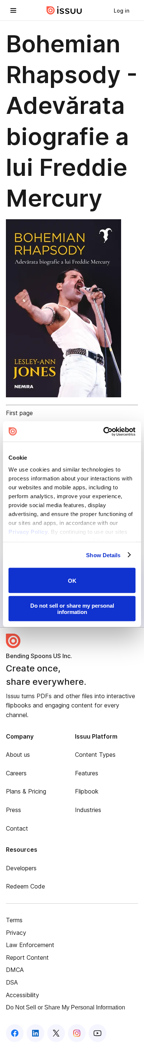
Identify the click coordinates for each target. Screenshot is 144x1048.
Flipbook (87, 791)
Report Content (27, 957)
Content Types (95, 754)
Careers (16, 773)
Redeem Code (25, 886)
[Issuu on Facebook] (15, 1033)
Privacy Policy (28, 531)
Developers (21, 868)
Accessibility (22, 995)
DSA (12, 982)
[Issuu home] (64, 10)
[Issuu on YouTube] (97, 1033)
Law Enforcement (30, 945)
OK (72, 580)
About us (18, 754)
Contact (17, 828)
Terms (14, 920)
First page (19, 413)
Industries (88, 810)
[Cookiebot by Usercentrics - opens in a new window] (104, 431)
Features (86, 773)
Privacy (16, 932)
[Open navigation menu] (13, 10)
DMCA (15, 969)
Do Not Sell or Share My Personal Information (65, 1007)
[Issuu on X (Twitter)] (56, 1033)
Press (13, 810)
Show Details (103, 555)
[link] (121, 10)
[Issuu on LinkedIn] (35, 1033)
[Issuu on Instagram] (77, 1033)
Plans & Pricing (26, 791)
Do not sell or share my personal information (72, 608)
